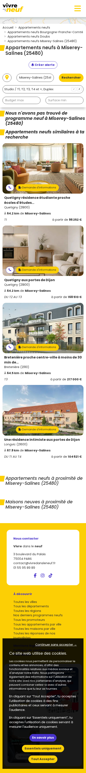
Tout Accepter (43, 759)
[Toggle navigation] (77, 8)
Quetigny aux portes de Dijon (29, 280)
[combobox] (43, 89)
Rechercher (71, 77)
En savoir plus (43, 737)
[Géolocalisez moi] (7, 78)
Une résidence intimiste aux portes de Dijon (42, 439)
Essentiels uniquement (43, 748)
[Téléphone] (10, 187)
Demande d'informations (39, 187)
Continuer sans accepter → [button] (56, 645)
